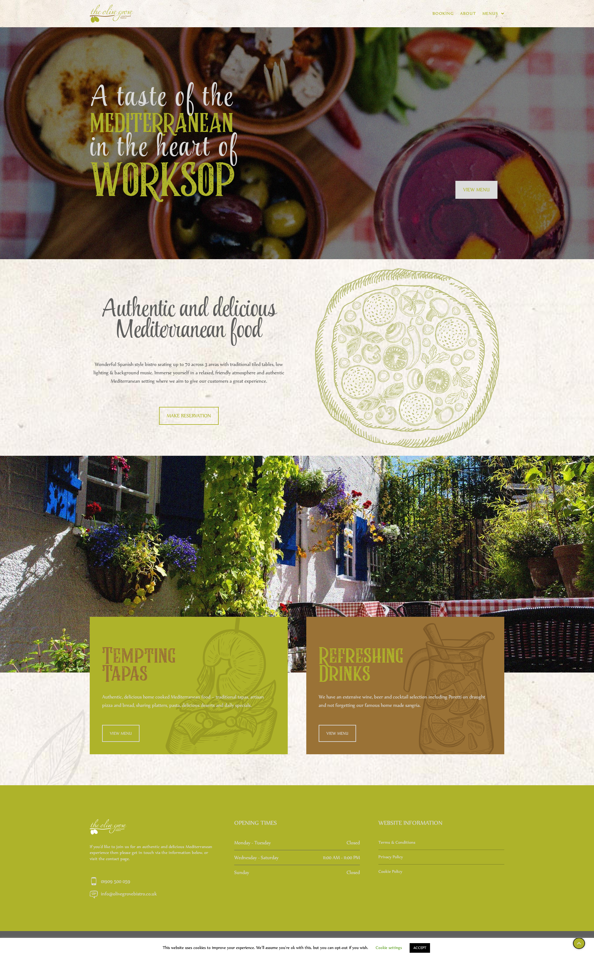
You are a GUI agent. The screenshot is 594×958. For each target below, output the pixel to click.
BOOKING (443, 13)
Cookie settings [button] (389, 947)
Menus (490, 13)
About (468, 13)
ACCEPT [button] (419, 947)
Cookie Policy (390, 871)
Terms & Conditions (396, 842)
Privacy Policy (390, 857)
